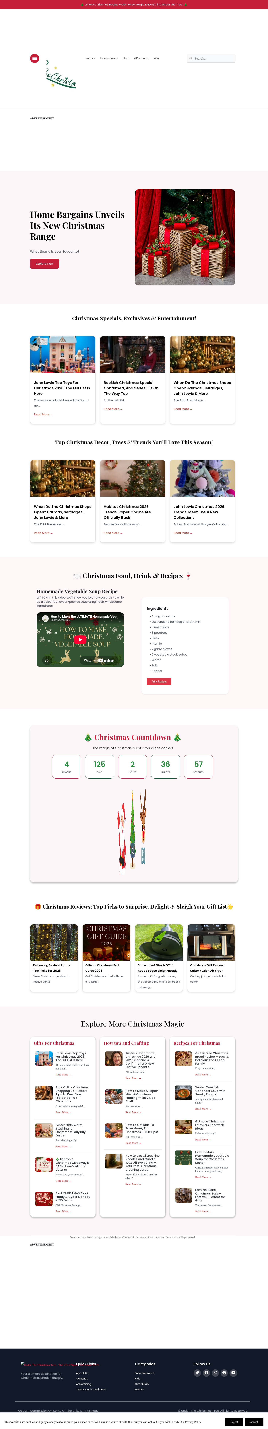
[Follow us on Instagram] (215, 1373)
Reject (234, 1422)
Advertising (83, 1384)
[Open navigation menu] (34, 58)
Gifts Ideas (141, 58)
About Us (82, 1373)
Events (139, 1389)
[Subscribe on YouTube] (233, 1373)
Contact (82, 1378)
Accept (254, 1422)
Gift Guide (142, 1384)
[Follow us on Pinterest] (224, 1373)
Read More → (43, 414)
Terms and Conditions (91, 1389)
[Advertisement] (132, 145)
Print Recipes (159, 681)
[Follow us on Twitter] (197, 1373)
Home (89, 58)
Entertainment (109, 58)
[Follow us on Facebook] (206, 1373)
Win (156, 58)
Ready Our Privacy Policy (186, 1422)
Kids (125, 58)
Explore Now (44, 264)
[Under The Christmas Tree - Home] (60, 1364)
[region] (134, 1420)
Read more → (64, 1074)
